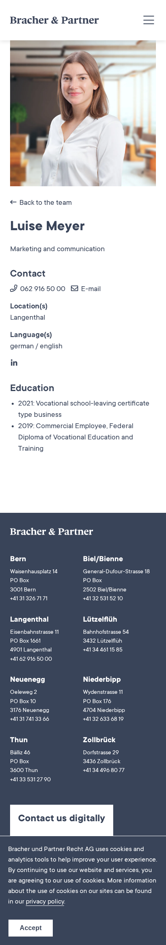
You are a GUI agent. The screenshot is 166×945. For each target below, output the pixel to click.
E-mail (90, 289)
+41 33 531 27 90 (30, 780)
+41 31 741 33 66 (29, 719)
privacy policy (45, 901)
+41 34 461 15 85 (102, 650)
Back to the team (45, 203)
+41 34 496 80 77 (103, 771)
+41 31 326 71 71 (29, 599)
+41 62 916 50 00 (31, 659)
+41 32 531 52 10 (103, 599)
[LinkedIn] (14, 364)
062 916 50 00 (42, 289)
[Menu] (148, 20)
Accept (31, 927)
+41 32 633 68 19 (103, 719)
